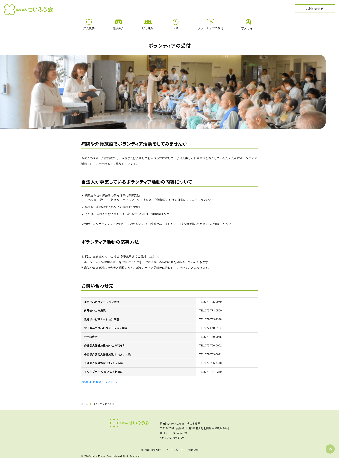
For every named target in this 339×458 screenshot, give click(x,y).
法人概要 (89, 28)
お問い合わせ (314, 8)
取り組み (148, 28)
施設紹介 (118, 28)
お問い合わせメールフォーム (100, 381)
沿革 (176, 28)
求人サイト (248, 28)
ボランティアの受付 (210, 28)
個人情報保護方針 (150, 449)
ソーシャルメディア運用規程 (182, 449)
